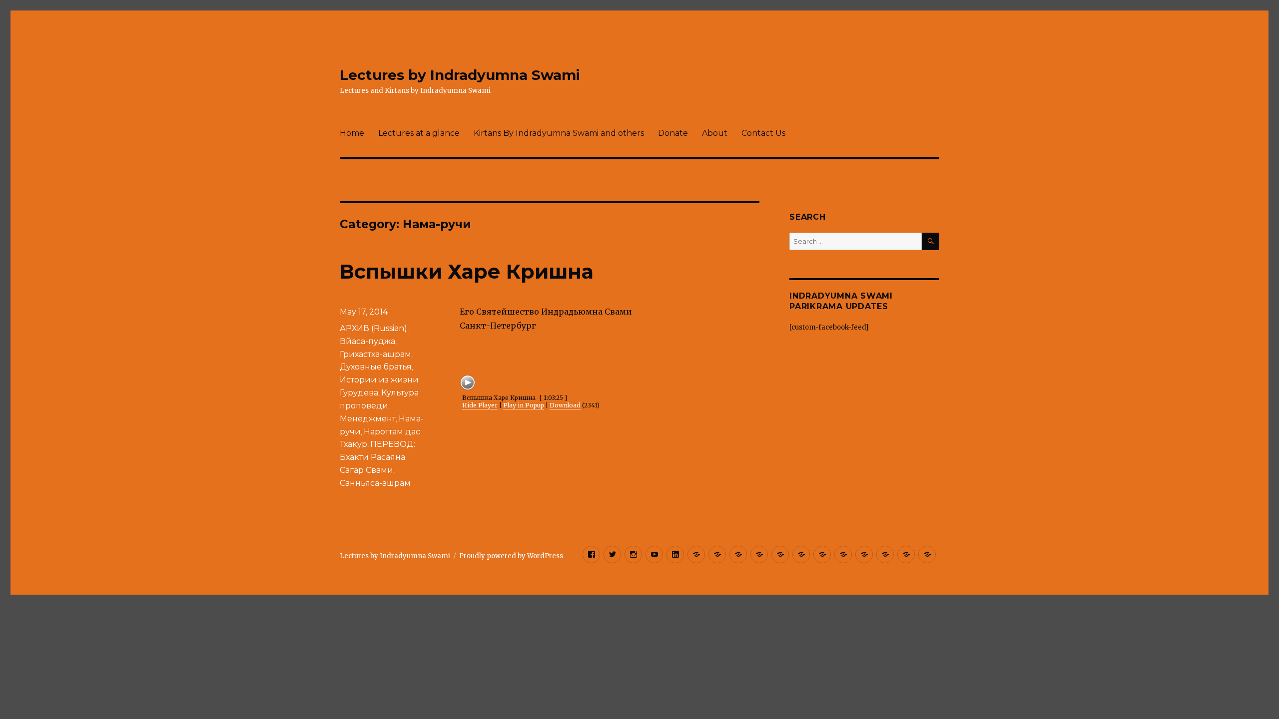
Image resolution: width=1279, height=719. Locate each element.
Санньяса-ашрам (375, 483)
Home (352, 133)
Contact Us (763, 133)
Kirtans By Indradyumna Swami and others (559, 133)
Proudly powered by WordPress (511, 556)
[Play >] (468, 382)
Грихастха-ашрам (375, 354)
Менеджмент (368, 418)
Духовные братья (376, 366)
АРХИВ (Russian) (373, 328)
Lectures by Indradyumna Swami (460, 74)
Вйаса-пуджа (367, 341)
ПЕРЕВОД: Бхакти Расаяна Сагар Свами (377, 457)
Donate (673, 133)
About (714, 133)
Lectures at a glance (419, 133)
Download (565, 405)
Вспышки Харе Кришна (467, 271)
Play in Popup (523, 405)
